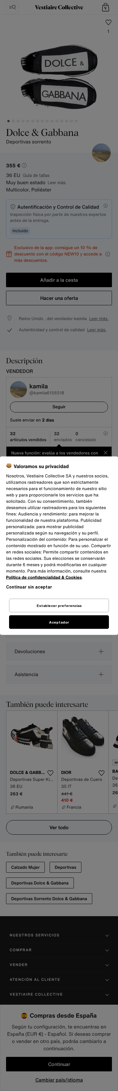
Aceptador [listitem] (59, 621)
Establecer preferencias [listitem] (59, 605)
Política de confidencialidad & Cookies (44, 577)
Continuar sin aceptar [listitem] (29, 586)
